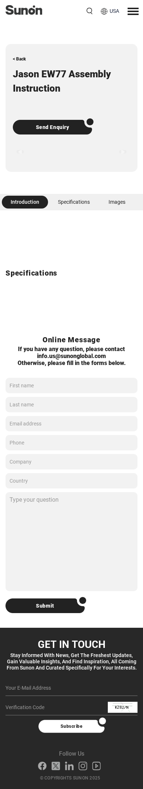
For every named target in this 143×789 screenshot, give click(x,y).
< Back (19, 59)
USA (114, 11)
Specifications (74, 202)
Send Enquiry (52, 127)
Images (117, 202)
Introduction (25, 202)
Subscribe (71, 726)
